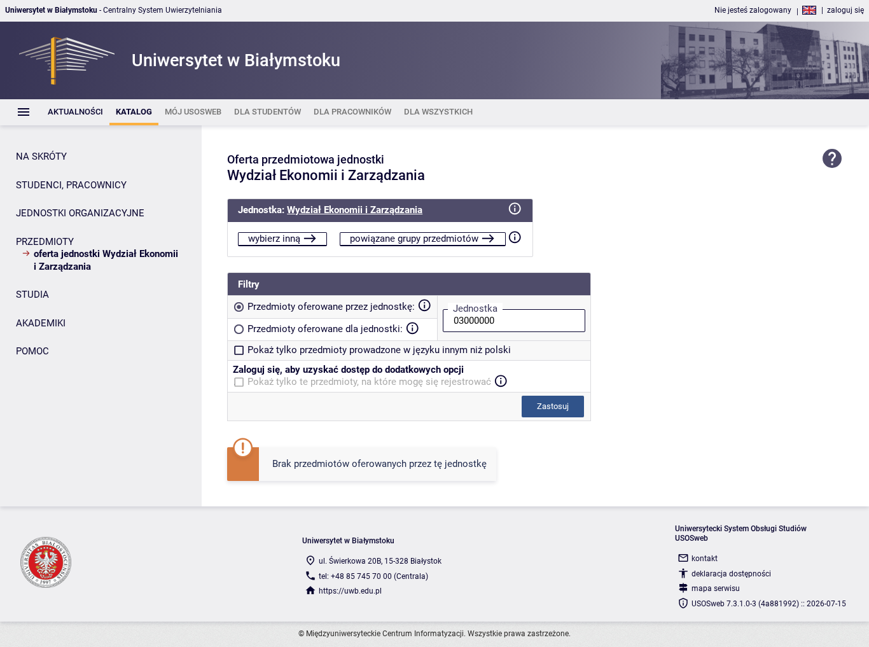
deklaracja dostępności (731, 573)
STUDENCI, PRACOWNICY (71, 185)
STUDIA (32, 294)
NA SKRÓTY (41, 156)
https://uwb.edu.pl (350, 591)
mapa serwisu (716, 588)
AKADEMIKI (41, 323)
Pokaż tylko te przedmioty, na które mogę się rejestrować (369, 381)
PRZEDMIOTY (45, 241)
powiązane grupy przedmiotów (414, 238)
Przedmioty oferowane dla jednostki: (325, 329)
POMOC (32, 351)
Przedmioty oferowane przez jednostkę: (331, 306)
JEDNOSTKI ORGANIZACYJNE (80, 213)
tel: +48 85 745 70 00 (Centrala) (373, 576)
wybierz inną (274, 238)
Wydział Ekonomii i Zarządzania (354, 210)
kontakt (705, 558)
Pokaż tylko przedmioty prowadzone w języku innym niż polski (379, 350)
